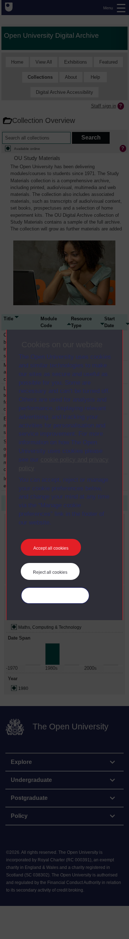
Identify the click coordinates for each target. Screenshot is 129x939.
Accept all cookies (50, 548)
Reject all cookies (50, 572)
